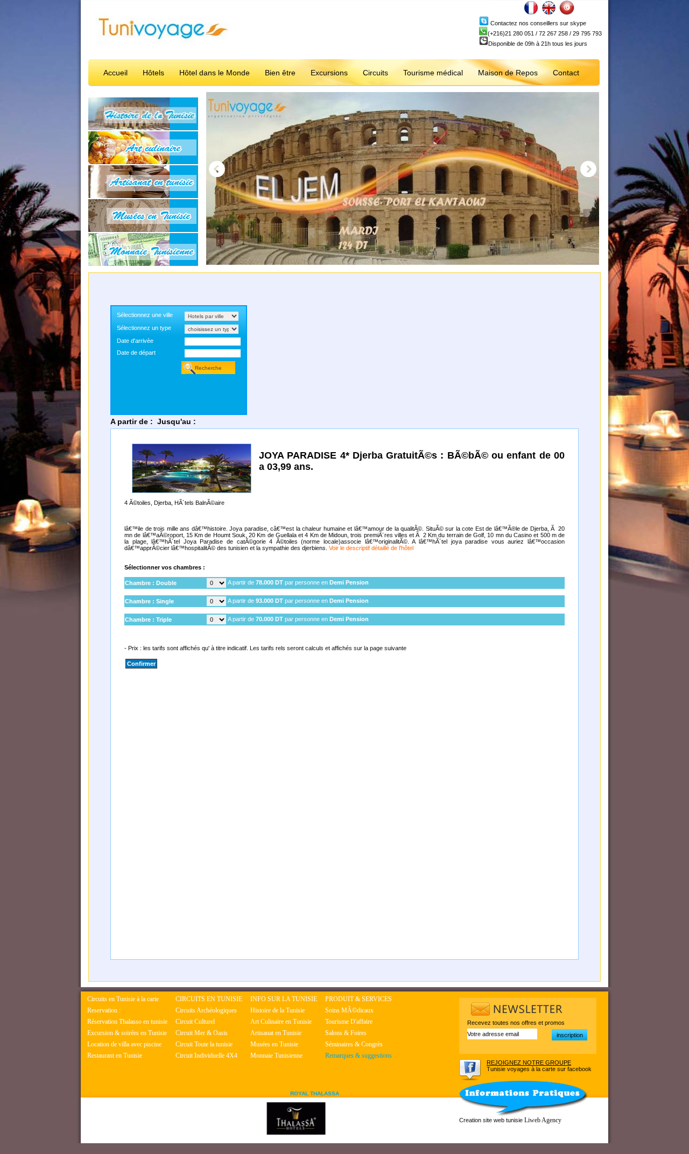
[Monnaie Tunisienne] (143, 264)
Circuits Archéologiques (206, 1010)
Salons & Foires (346, 1033)
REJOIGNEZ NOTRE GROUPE (529, 1062)
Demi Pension (349, 582)
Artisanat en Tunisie (275, 1033)
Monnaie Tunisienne (276, 1055)
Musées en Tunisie (274, 1044)
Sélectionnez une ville (145, 315)
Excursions (329, 72)
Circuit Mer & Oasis (201, 1033)
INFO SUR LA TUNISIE (283, 999)
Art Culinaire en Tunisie (281, 1021)
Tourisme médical (433, 72)
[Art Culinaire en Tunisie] (143, 162)
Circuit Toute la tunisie (204, 1044)
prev (217, 169)
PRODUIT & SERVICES (358, 999)
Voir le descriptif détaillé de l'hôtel (371, 548)
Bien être (280, 72)
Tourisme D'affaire (348, 1021)
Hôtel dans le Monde (214, 72)
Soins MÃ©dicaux (349, 1010)
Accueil (115, 72)
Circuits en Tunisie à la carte (123, 999)
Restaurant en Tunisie (114, 1055)
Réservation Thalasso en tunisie (127, 1021)
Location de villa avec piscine (124, 1044)
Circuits (375, 72)
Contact (566, 72)
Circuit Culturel (195, 1021)
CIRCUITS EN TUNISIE (208, 999)
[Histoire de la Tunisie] (143, 128)
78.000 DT (269, 582)
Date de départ (136, 352)
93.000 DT (269, 600)
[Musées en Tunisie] (143, 230)
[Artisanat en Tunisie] (143, 196)
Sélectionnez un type (144, 328)
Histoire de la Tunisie (277, 1010)
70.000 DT (269, 619)
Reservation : (104, 1010)
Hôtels (153, 72)
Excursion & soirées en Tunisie (127, 1033)
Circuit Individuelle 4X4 (206, 1055)
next (588, 169)
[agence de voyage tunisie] (163, 44)
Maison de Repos (508, 72)
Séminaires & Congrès (354, 1044)
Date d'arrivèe (135, 340)
